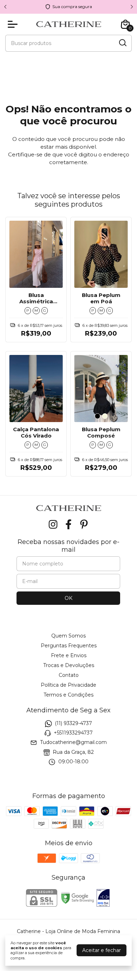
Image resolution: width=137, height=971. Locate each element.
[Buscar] (122, 43)
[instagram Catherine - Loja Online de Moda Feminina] (53, 524)
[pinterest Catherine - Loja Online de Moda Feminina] (84, 524)
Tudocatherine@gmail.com (73, 742)
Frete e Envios (68, 655)
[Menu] (14, 24)
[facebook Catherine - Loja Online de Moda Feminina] (68, 524)
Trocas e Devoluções (68, 665)
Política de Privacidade (68, 685)
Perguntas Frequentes (69, 645)
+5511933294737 (73, 733)
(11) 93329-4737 (73, 723)
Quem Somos (68, 636)
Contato (69, 675)
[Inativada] (103, 898)
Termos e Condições (68, 695)
